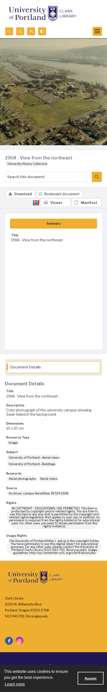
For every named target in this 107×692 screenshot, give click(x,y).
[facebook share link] (9, 641)
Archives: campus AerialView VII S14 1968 (38, 493)
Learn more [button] (15, 684)
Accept (91, 678)
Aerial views (48, 479)
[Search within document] (97, 177)
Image (13, 443)
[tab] (53, 223)
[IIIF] (36, 202)
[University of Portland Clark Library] (42, 13)
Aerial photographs (22, 479)
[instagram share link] (19, 641)
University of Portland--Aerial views (34, 457)
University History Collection (27, 164)
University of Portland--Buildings (32, 464)
